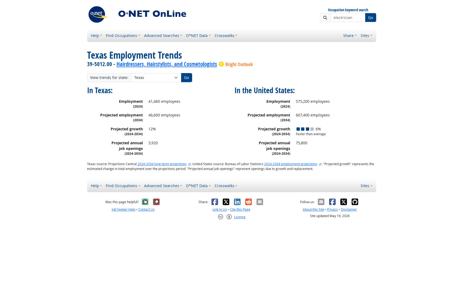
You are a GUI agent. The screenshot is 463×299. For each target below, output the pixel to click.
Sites (365, 35)
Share (348, 35)
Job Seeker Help (123, 209)
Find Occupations (121, 35)
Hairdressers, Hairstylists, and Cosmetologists (167, 64)
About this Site (313, 209)
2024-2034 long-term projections (161, 164)
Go (370, 17)
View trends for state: (109, 77)
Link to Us (219, 209)
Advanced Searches (161, 35)
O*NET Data (197, 35)
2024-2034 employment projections (290, 164)
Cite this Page (240, 209)
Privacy (332, 209)
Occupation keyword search (348, 10)
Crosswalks (224, 35)
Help (95, 35)
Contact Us (146, 209)
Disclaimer (349, 209)
